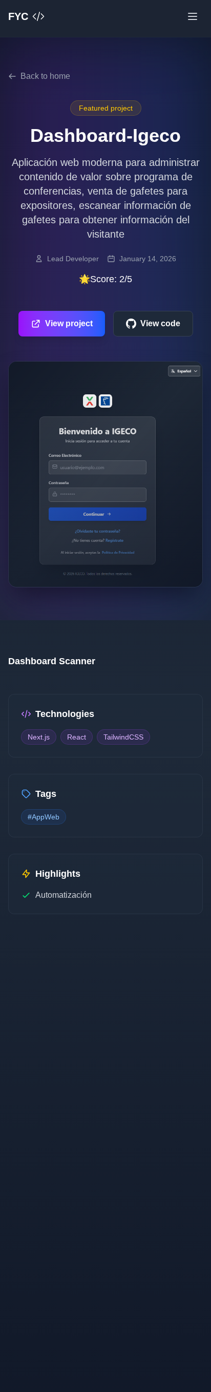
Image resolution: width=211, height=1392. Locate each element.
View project (69, 323)
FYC (18, 16)
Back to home (45, 76)
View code (160, 323)
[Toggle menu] (192, 16)
